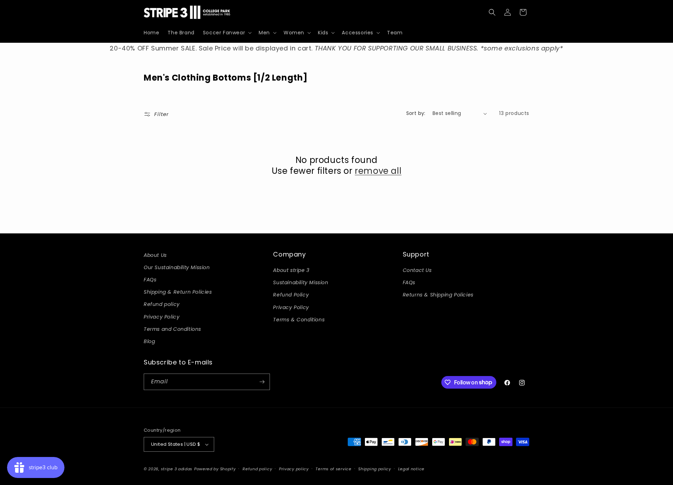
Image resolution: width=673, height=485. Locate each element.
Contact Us (417, 270)
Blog (149, 341)
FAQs (150, 279)
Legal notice (411, 469)
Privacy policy (294, 469)
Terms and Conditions (172, 329)
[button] (226, 32)
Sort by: (416, 113)
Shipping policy (374, 469)
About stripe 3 (291, 270)
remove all (378, 170)
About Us (155, 255)
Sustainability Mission (300, 282)
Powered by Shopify (215, 469)
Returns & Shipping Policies (438, 294)
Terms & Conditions (299, 319)
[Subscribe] (262, 382)
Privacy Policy (161, 316)
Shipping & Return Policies (178, 291)
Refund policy (162, 304)
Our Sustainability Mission (177, 267)
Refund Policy (291, 294)
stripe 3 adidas (177, 469)
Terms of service (333, 469)
